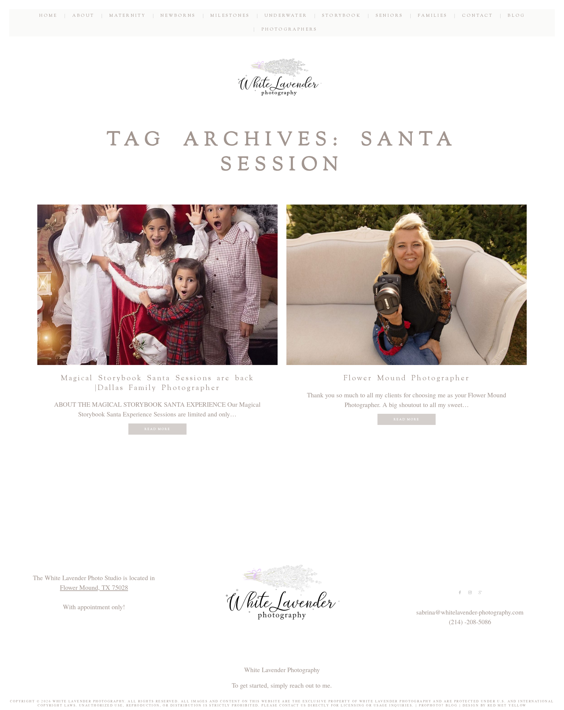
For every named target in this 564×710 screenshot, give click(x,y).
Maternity (127, 16)
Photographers (289, 30)
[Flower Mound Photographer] (406, 285)
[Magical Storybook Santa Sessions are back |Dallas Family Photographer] (157, 285)
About (83, 16)
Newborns (178, 16)
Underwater (285, 16)
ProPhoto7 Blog (438, 705)
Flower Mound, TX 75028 (94, 587)
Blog (516, 16)
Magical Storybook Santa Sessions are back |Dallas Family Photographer (157, 383)
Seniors (389, 16)
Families (432, 16)
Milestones (230, 16)
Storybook (341, 16)
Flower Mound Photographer (406, 378)
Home (48, 16)
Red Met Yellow (507, 705)
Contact (477, 16)
